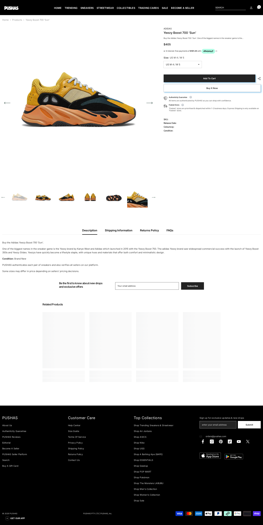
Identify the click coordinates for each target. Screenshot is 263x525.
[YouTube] (238, 441)
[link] (63, 376)
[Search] (230, 7)
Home (5, 19)
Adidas (168, 28)
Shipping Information (118, 230)
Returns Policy (149, 230)
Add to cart (209, 78)
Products (17, 19)
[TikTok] (229, 441)
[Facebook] (203, 441)
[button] (7, 103)
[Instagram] (212, 441)
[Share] (258, 78)
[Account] (251, 8)
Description (89, 230)
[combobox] (228, 7)
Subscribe (192, 286)
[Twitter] (247, 441)
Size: (174, 57)
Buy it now (212, 88)
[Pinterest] (220, 441)
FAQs (170, 230)
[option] (78, 103)
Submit (249, 424)
